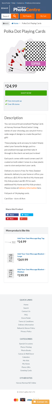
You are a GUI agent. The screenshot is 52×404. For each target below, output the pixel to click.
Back (6, 23)
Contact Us (26, 311)
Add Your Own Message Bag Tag (30, 238)
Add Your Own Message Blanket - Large (31, 255)
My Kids (26, 360)
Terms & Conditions (26, 321)
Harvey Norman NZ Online (26, 383)
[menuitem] (13, 3)
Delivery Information (33, 3)
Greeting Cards (26, 370)
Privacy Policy (26, 331)
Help (13, 3)
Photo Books (26, 350)
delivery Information (28, 188)
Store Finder (6, 3)
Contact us (20, 3)
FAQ (26, 315)
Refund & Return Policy (26, 328)
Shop (5, 8)
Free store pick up (15, 101)
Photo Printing (26, 347)
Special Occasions (26, 344)
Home (15, 23)
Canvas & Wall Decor (26, 354)
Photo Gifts (26, 367)
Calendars (26, 357)
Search (26, 308)
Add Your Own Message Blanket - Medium (31, 270)
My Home (26, 364)
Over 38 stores (14, 104)
